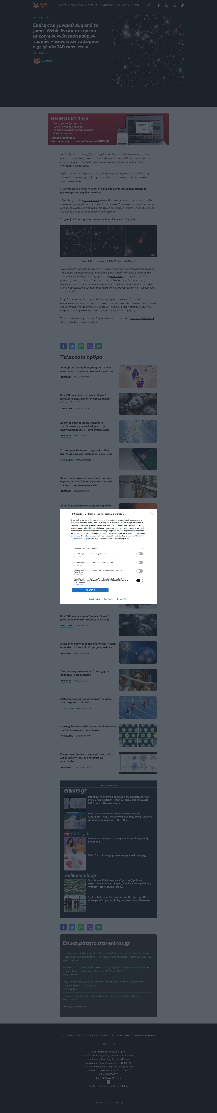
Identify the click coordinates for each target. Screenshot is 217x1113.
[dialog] (108, 556)
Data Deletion (94, 599)
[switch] (139, 553)
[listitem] (108, 548)
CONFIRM (90, 590)
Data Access (108, 599)
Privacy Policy (122, 599)
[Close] (152, 514)
